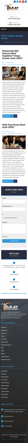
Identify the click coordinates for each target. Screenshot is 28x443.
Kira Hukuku (4, 388)
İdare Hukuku (4, 394)
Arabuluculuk (4, 342)
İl (2, 214)
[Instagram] (20, 2)
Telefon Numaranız (7, 206)
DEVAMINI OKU (6, 116)
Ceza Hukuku (4, 397)
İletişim (3, 353)
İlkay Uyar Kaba (10, 62)
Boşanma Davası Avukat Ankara (15, 64)
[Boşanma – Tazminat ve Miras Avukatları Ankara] (14, 7)
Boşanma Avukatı (5, 359)
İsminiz (4, 198)
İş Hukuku (3, 374)
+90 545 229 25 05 (14, 282)
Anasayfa (8, 42)
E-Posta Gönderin (14, 289)
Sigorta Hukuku (5, 385)
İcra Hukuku (4, 379)
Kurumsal (3, 333)
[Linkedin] (26, 2)
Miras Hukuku (4, 377)
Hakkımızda (4, 330)
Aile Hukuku (4, 371)
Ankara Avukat (5, 356)
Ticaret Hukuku (5, 391)
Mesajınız (4, 222)
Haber (2, 350)
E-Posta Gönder (8, 426)
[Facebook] (15, 2)
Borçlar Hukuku (5, 382)
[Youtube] (23, 2)
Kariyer (3, 336)
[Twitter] (17, 2)
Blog (2, 348)
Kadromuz (4, 339)
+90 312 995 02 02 (14, 274)
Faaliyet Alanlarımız (6, 345)
